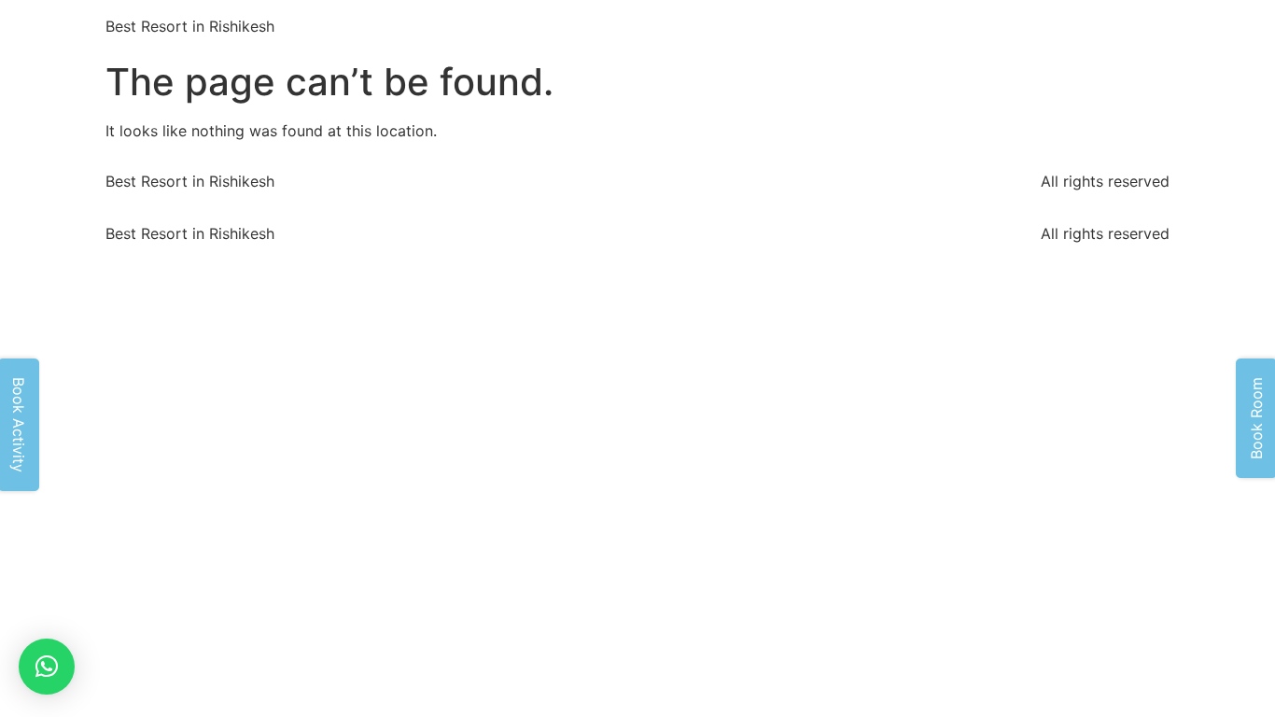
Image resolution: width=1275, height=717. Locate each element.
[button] (47, 667)
